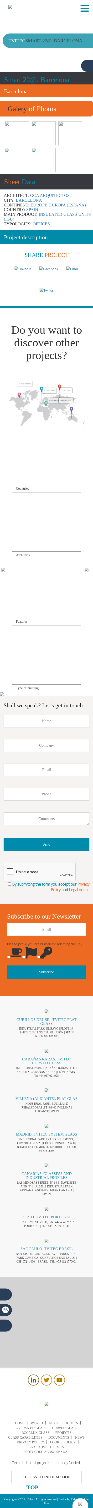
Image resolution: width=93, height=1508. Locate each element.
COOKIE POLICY (63, 1442)
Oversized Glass (31, 1428)
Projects (63, 1433)
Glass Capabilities (25, 1437)
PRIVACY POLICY (30, 1442)
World (37, 1423)
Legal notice (79, 889)
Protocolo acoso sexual (46, 1452)
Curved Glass (64, 1428)
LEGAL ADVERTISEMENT (46, 1447)
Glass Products (63, 1423)
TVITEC (25, 391)
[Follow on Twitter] (46, 1384)
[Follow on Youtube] (59, 1384)
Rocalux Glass (35, 1433)
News (80, 1437)
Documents (58, 1437)
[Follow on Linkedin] (33, 1384)
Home (20, 1423)
